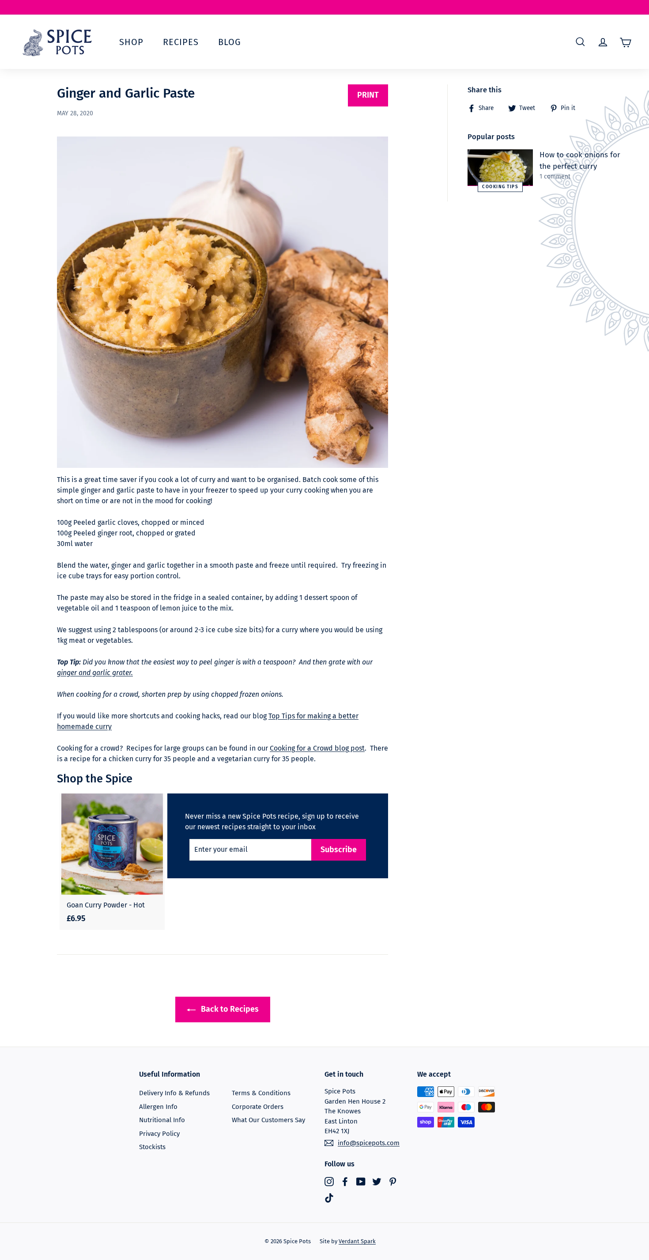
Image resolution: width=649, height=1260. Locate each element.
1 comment (555, 176)
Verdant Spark (357, 1241)
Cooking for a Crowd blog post (317, 748)
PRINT (368, 95)
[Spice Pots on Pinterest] (392, 1181)
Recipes (181, 42)
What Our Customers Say (268, 1120)
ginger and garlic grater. (95, 672)
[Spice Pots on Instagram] (329, 1181)
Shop (131, 42)
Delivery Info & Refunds (174, 1093)
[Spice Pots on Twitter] (376, 1181)
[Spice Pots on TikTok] (329, 1198)
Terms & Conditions (261, 1093)
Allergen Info (158, 1107)
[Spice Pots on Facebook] (345, 1181)
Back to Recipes (229, 1009)
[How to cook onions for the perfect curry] (500, 167)
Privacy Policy (159, 1134)
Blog (229, 42)
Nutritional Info (162, 1120)
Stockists (152, 1147)
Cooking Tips (500, 187)
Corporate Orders (257, 1107)
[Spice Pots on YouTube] (361, 1181)
